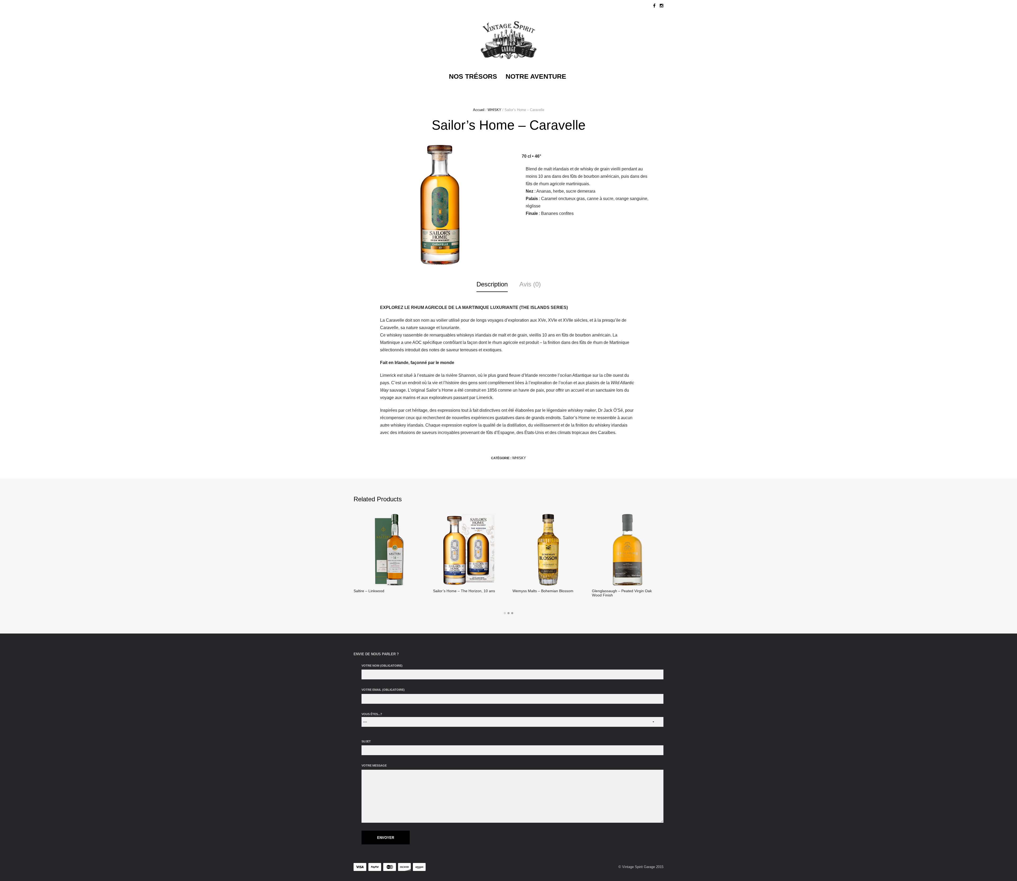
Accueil (478, 110)
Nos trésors (473, 76)
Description (492, 284)
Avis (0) (530, 284)
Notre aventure (536, 76)
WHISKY (494, 110)
